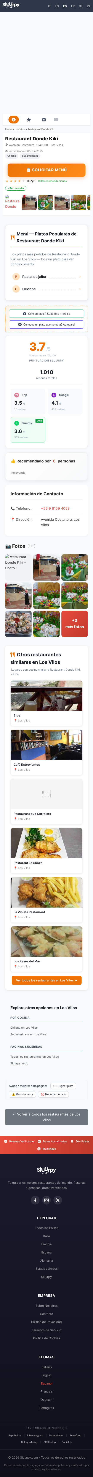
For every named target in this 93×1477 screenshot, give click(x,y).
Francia (46, 1244)
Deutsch (46, 1399)
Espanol (46, 1383)
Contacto (46, 1314)
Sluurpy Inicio (19, 1063)
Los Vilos (19, 129)
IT (49, 6)
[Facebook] (35, 1200)
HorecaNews (56, 1435)
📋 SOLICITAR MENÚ (46, 170)
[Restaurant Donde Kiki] (12, 202)
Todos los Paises (46, 1228)
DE (81, 6)
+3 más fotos (74, 623)
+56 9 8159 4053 (55, 508)
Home (8, 129)
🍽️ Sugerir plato (63, 1086)
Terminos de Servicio (46, 1330)
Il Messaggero (35, 1435)
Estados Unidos (47, 1268)
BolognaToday (29, 1442)
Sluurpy (46, 1277)
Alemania (46, 1260)
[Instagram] (46, 1200)
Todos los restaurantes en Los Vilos (34, 1056)
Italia (46, 1236)
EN (57, 6)
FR (73, 6)
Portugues (46, 1408)
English (46, 1375)
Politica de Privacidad (46, 1322)
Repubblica (14, 1435)
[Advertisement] (46, 63)
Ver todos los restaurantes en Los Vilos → (46, 980)
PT (88, 6)
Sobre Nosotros (46, 1305)
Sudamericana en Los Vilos (28, 1034)
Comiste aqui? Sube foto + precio (49, 313)
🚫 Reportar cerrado (53, 1094)
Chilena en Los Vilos (24, 1027)
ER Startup (50, 1442)
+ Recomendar (16, 188)
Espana (46, 1252)
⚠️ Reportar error (22, 1094)
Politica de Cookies (46, 1338)
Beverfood (75, 1435)
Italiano (47, 1367)
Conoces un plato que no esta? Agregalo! (49, 324)
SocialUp (67, 1442)
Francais (47, 1391)
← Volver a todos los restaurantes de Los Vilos (46, 1117)
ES (65, 6)
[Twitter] (57, 1200)
